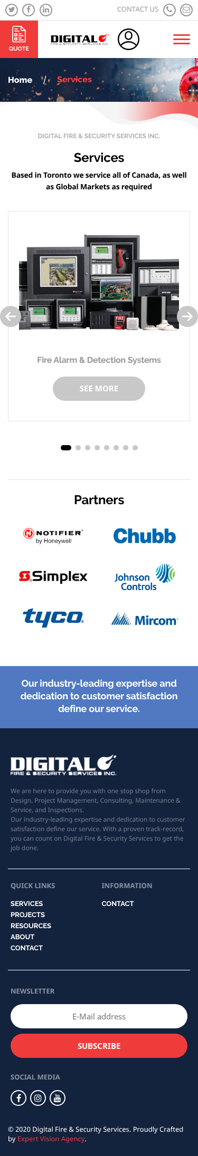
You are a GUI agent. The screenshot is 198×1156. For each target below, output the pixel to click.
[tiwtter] (11, 10)
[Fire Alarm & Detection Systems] (99, 282)
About (22, 937)
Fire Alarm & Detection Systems (99, 360)
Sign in (138, 39)
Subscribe (99, 1046)
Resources (31, 926)
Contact (27, 948)
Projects (28, 915)
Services (27, 904)
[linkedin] (46, 10)
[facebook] (28, 10)
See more (99, 388)
